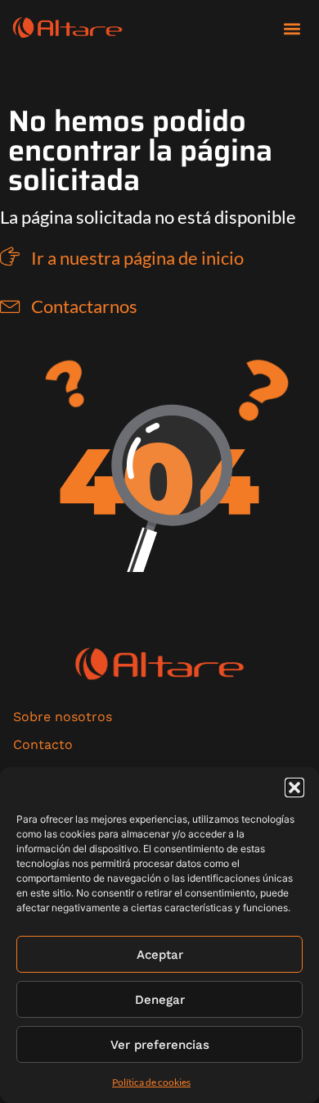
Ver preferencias (159, 1044)
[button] (294, 787)
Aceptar (160, 954)
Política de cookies (151, 1082)
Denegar (160, 999)
